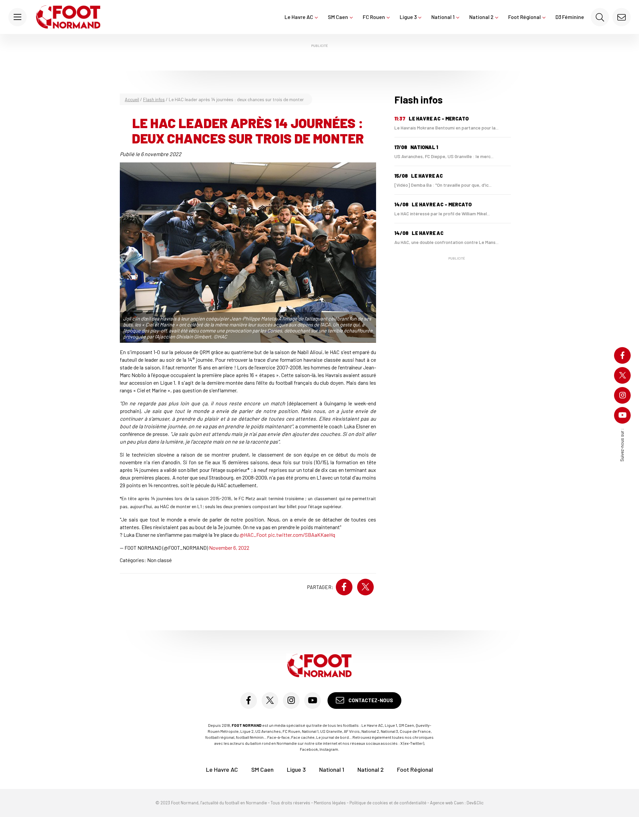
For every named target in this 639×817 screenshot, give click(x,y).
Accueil (132, 99)
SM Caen (338, 17)
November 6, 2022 (229, 547)
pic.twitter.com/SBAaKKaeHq (301, 534)
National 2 (481, 17)
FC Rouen (374, 17)
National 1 (443, 17)
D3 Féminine (569, 17)
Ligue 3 (408, 17)
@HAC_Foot (253, 534)
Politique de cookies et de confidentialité (387, 802)
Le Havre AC (299, 17)
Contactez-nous (370, 700)
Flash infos (154, 99)
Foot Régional (524, 17)
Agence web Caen (447, 802)
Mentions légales (330, 802)
